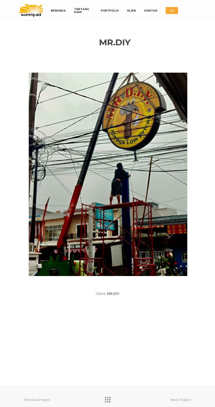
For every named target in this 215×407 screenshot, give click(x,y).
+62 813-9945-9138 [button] (77, 358)
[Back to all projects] (107, 398)
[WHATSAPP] (192, 10)
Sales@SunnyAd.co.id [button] (68, 368)
